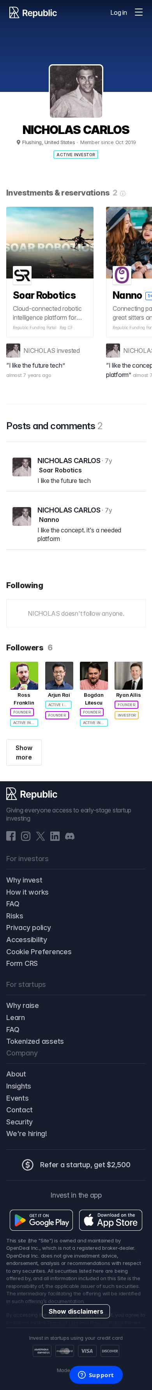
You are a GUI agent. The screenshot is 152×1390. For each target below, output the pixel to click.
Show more (24, 752)
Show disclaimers (76, 1311)
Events (17, 1098)
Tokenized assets (35, 1041)
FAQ (12, 904)
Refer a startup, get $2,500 (85, 1165)
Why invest (24, 880)
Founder (22, 712)
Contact (19, 1110)
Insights (18, 1086)
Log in (118, 12)
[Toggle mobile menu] (139, 12)
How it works (27, 892)
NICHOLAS (39, 350)
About (16, 1074)
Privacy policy (28, 927)
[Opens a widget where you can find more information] (96, 1375)
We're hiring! (26, 1133)
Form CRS (22, 963)
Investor (127, 715)
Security (19, 1122)
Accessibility (26, 939)
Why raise (22, 1005)
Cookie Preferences (39, 952)
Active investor (76, 154)
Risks (14, 916)
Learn (15, 1017)
